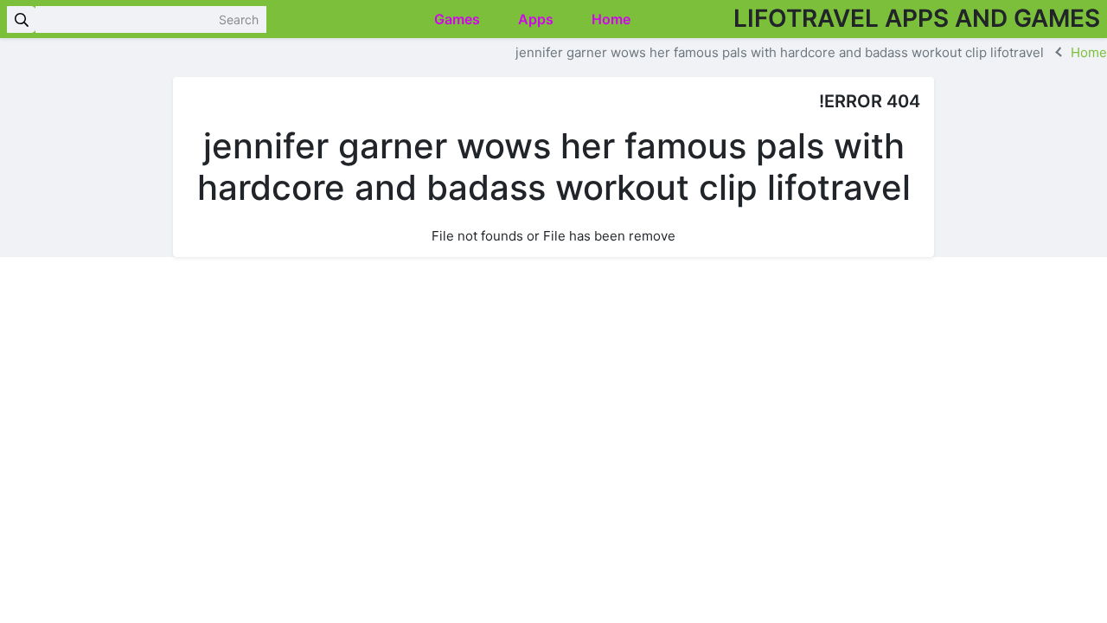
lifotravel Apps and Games (916, 18)
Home (613, 19)
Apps (537, 19)
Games (458, 19)
